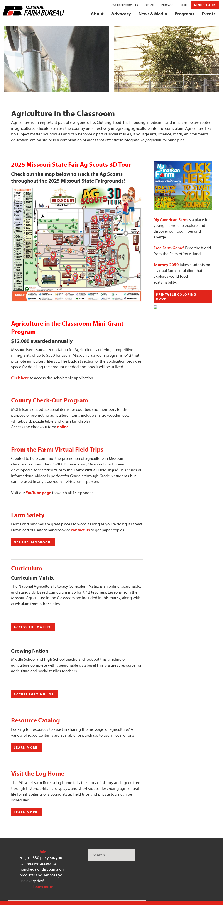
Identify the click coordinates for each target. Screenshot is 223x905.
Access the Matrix (32, 627)
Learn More (25, 747)
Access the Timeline (34, 694)
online (63, 426)
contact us (80, 529)
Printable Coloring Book (176, 296)
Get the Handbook (32, 542)
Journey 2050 (166, 264)
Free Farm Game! (169, 247)
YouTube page (38, 492)
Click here (20, 377)
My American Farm (171, 219)
